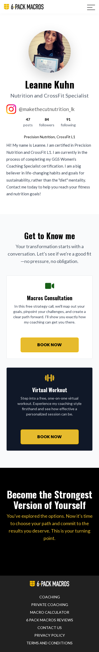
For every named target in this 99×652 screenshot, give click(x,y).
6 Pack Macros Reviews (49, 620)
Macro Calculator (49, 612)
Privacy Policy (49, 635)
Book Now (49, 345)
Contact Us (49, 627)
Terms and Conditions (49, 643)
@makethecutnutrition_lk (47, 109)
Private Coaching (49, 604)
